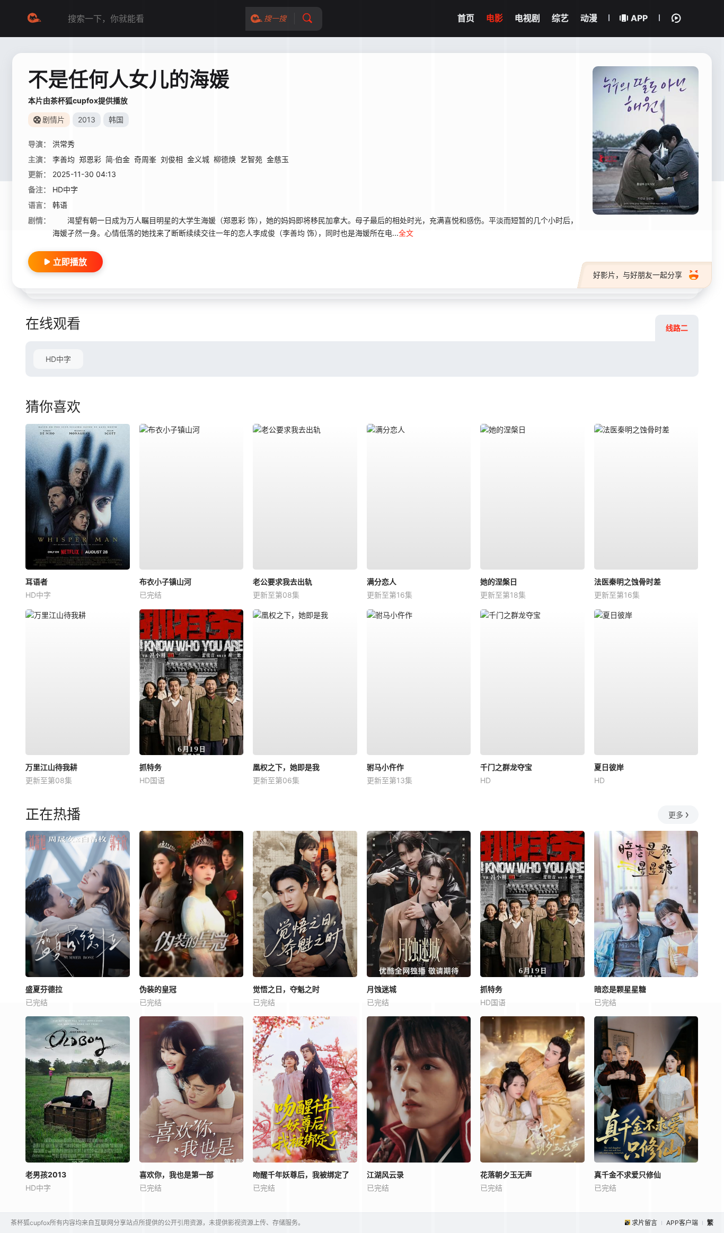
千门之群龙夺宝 (506, 766)
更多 (675, 814)
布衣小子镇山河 (165, 581)
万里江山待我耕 (51, 766)
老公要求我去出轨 (282, 581)
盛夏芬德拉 (44, 989)
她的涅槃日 (498, 581)
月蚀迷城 (381, 989)
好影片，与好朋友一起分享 (637, 274)
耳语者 (36, 581)
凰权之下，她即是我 (286, 766)
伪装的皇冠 (157, 989)
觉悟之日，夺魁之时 (286, 989)
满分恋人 (381, 581)
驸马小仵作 (385, 766)
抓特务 (150, 766)
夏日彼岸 (609, 766)
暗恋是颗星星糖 (620, 989)
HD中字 (58, 358)
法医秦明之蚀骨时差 (627, 581)
